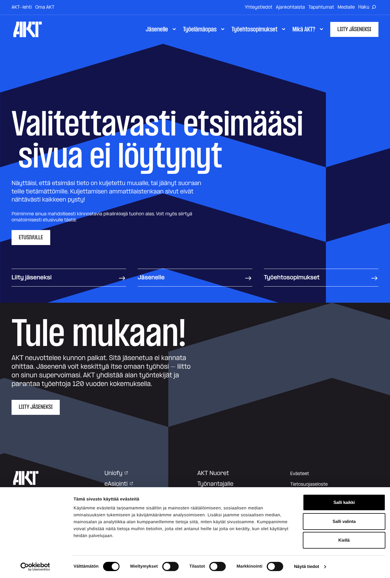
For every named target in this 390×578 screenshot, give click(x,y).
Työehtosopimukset (292, 277)
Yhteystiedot (259, 7)
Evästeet (299, 474)
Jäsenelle (151, 277)
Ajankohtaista (290, 7)
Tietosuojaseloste (309, 484)
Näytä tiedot (306, 566)
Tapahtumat (321, 7)
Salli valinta (344, 521)
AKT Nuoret (213, 473)
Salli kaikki (344, 502)
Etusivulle (31, 237)
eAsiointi (116, 484)
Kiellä (344, 540)
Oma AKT (45, 7)
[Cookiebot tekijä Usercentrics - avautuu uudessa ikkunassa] (35, 566)
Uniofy (113, 473)
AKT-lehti (22, 7)
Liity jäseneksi (354, 29)
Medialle (346, 7)
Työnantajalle (215, 484)
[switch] (170, 566)
